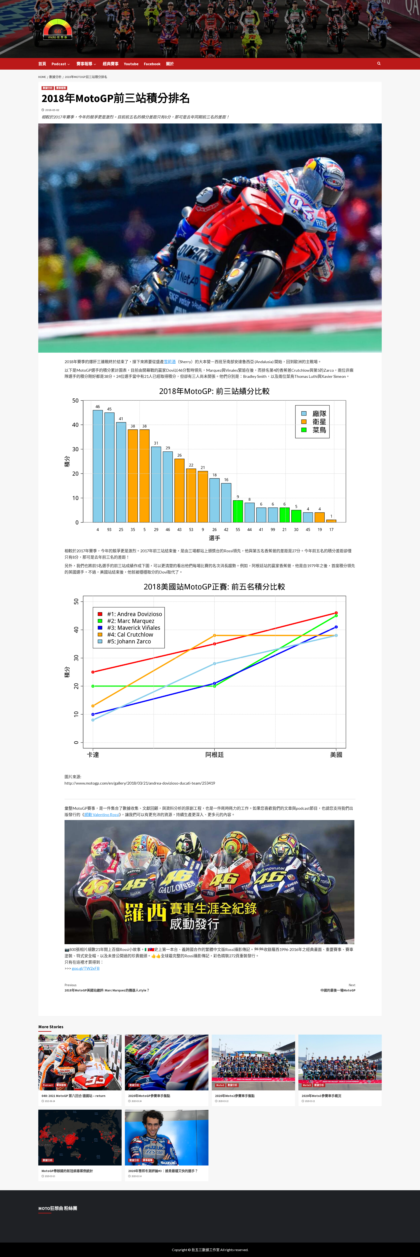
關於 (170, 63)
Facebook (152, 63)
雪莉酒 (170, 361)
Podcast (59, 63)
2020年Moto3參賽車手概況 (321, 1096)
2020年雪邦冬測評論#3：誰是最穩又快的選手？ (163, 1171)
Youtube (131, 63)
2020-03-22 (223, 1101)
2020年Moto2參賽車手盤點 (235, 1096)
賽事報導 (84, 63)
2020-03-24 (136, 1101)
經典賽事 (111, 63)
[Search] (379, 63)
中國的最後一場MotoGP (337, 987)
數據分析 (47, 88)
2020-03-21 (310, 1101)
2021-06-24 (50, 1101)
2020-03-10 (50, 1176)
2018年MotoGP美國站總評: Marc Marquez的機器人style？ (107, 987)
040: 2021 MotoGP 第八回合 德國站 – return (73, 1096)
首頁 (42, 63)
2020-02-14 (136, 1176)
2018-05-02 (52, 110)
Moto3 (307, 1085)
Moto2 (220, 1085)
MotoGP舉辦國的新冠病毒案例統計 (67, 1171)
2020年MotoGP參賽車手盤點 (149, 1096)
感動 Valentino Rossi (101, 814)
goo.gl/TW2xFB (86, 968)
